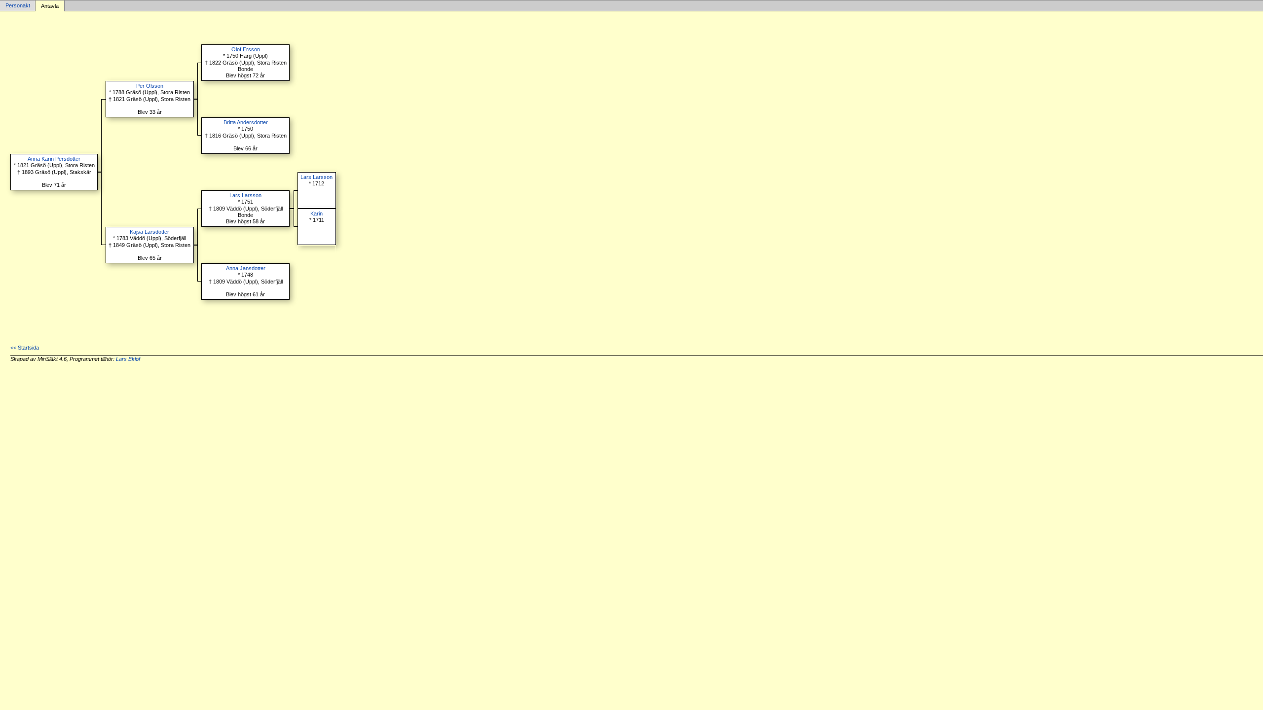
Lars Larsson (245, 195)
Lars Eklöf (128, 359)
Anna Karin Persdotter (54, 159)
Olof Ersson (245, 49)
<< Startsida (24, 348)
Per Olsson (149, 86)
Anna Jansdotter (245, 268)
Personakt (17, 6)
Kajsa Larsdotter (149, 232)
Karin (316, 213)
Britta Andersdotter (245, 122)
